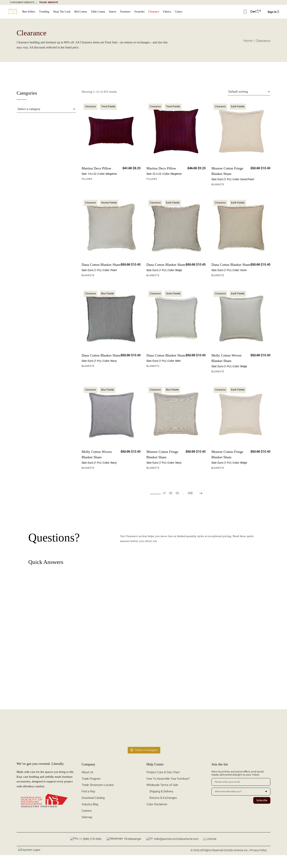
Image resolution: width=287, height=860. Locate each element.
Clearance (90, 106)
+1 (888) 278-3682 (90, 838)
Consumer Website (22, 2)
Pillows (87, 179)
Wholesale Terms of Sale (162, 785)
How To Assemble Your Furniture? (168, 778)
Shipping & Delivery (161, 791)
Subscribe (261, 800)
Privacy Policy (258, 850)
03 (177, 493)
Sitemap (87, 817)
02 (170, 493)
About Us (87, 772)
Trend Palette (108, 106)
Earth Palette (238, 106)
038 (190, 493)
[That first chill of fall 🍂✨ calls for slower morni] (167, 731)
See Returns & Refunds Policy (152, 664)
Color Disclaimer (156, 804)
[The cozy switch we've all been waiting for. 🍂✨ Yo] (264, 731)
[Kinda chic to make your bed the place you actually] (71, 731)
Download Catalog (93, 798)
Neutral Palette (109, 202)
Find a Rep (88, 791)
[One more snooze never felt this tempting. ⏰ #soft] (216, 731)
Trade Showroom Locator (98, 785)
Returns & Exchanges (163, 798)
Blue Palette (107, 293)
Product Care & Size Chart (163, 772)
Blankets (217, 184)
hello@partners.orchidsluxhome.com (176, 838)
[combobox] (241, 791)
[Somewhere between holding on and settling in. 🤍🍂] (119, 731)
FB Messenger (132, 838)
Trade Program (91, 778)
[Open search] (245, 12)
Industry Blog (90, 804)
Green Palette (173, 293)
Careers (87, 811)
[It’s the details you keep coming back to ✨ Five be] (23, 731)
